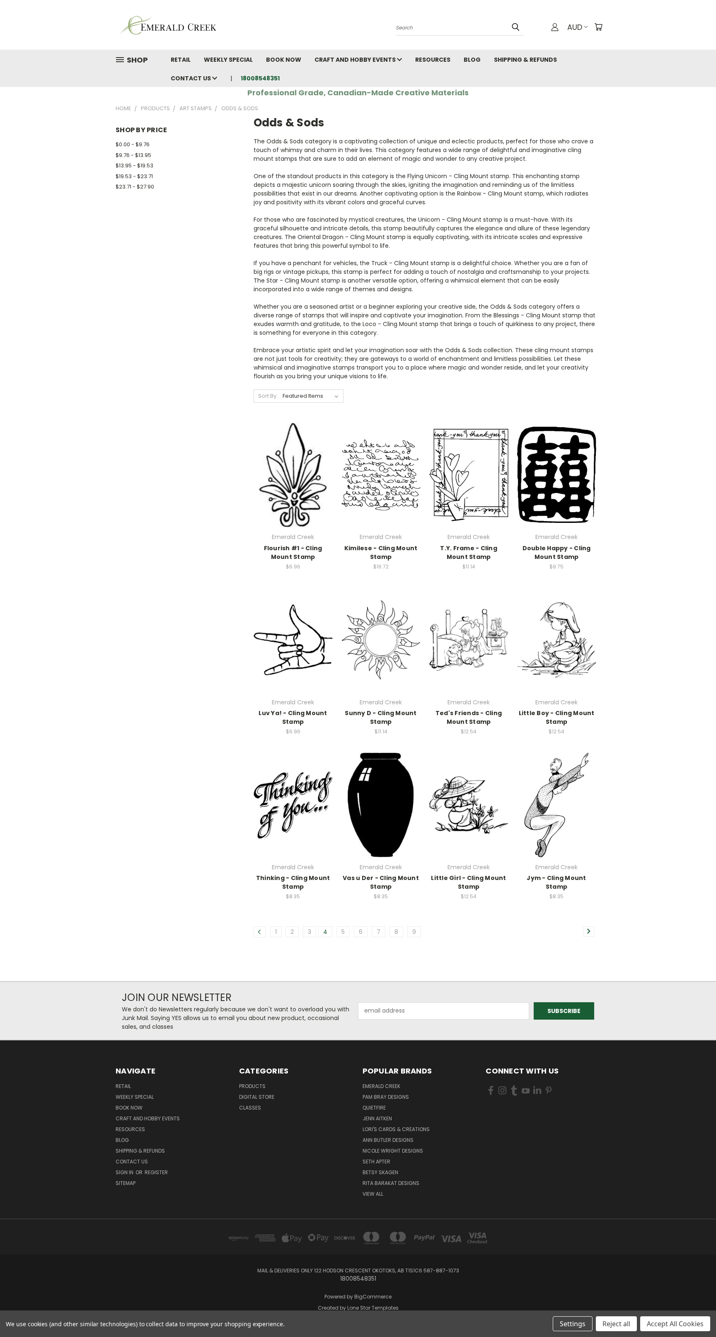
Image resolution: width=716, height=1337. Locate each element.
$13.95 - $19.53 (134, 165)
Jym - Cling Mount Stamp (556, 882)
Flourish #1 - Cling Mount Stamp (293, 552)
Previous (694, 1311)
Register (156, 1172)
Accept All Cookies (675, 1323)
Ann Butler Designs (388, 1140)
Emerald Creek (381, 1086)
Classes (250, 1107)
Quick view (293, 458)
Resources (432, 60)
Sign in (125, 1172)
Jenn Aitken (377, 1118)
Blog (472, 60)
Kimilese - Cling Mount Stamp (381, 552)
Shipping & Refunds (525, 60)
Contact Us (191, 78)
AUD (574, 27)
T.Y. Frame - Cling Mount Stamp (468, 552)
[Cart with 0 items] (598, 27)
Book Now (283, 60)
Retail (181, 60)
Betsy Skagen (380, 1172)
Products (252, 1086)
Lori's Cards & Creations (396, 1129)
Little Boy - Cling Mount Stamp (557, 717)
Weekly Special (228, 60)
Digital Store (256, 1096)
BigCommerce (373, 1296)
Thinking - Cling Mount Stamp (293, 882)
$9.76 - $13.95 (133, 155)
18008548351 (260, 78)
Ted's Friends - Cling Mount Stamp (468, 717)
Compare (290, 474)
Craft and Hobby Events (355, 60)
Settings (572, 1323)
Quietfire (374, 1107)
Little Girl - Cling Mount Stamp (468, 882)
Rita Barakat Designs (391, 1183)
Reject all (616, 1323)
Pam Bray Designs (386, 1096)
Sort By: (268, 396)
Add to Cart (293, 489)
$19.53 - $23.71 (134, 176)
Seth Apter (376, 1161)
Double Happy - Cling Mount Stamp (556, 552)
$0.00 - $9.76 (133, 144)
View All (373, 1193)
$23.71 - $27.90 (135, 187)
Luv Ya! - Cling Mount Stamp (293, 717)
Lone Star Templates (373, 1307)
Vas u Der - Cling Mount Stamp (381, 882)
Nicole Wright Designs (393, 1150)
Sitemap (125, 1183)
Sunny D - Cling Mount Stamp (380, 717)
